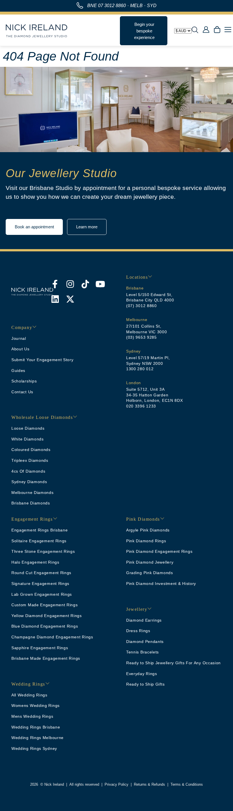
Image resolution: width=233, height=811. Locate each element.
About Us (20, 349)
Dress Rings (138, 630)
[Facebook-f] (55, 284)
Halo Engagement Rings (35, 562)
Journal (18, 338)
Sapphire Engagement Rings (39, 648)
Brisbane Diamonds (30, 503)
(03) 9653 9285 (141, 337)
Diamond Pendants (145, 641)
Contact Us (22, 392)
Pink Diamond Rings (146, 541)
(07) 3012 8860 (141, 305)
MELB (136, 5)
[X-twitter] (70, 299)
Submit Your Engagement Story (42, 359)
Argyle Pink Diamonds (148, 530)
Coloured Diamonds (31, 449)
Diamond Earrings (144, 620)
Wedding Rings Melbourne (37, 737)
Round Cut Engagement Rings (41, 572)
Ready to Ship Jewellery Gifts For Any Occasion (173, 663)
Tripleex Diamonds (29, 460)
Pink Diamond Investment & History (161, 583)
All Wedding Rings (29, 695)
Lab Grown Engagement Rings (41, 594)
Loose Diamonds (28, 428)
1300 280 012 (139, 369)
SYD (152, 5)
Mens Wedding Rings (32, 716)
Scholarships (24, 381)
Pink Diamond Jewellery (149, 562)
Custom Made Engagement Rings (44, 605)
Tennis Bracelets (142, 652)
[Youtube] (100, 284)
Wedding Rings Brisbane (35, 727)
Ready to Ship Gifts (145, 684)
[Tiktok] (85, 284)
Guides (18, 370)
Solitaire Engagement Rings (38, 541)
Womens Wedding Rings (35, 705)
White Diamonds (27, 439)
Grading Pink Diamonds (149, 572)
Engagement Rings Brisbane (39, 530)
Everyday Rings (141, 673)
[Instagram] (70, 284)
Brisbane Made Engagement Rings (45, 658)
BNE (106, 5)
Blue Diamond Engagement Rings (44, 626)
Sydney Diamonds (29, 481)
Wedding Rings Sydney (34, 748)
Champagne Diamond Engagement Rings (52, 637)
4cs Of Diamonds (28, 471)
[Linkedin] (55, 299)
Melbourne (136, 319)
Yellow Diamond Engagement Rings (46, 615)
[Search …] (195, 30)
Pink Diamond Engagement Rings (159, 551)
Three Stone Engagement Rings (43, 551)
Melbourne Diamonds (32, 492)
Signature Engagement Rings (40, 583)
